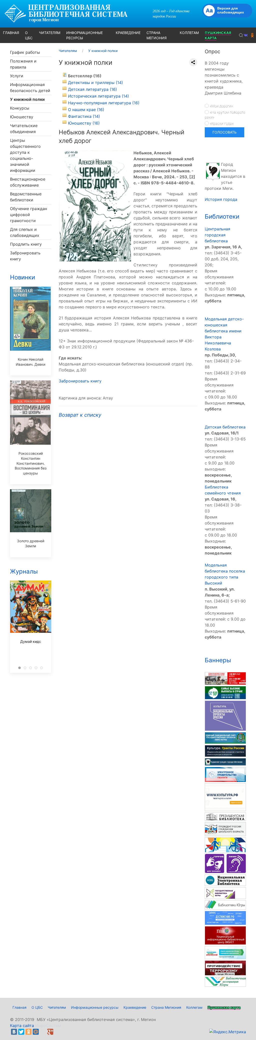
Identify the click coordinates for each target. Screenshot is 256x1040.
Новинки (22, 277)
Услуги (16, 75)
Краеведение (135, 1007)
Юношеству (21, 116)
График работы (25, 52)
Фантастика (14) (84, 116)
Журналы (24, 571)
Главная (19, 1007)
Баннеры (218, 660)
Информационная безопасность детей (30, 87)
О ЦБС (37, 1007)
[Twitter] (21, 1032)
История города (221, 199)
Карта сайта (22, 1025)
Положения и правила (23, 64)
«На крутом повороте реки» (225, 114)
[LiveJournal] (43, 1032)
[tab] (19, 668)
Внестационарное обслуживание (27, 182)
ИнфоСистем (48, 1025)
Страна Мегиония (166, 1007)
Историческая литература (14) (98, 96)
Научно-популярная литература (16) (104, 102)
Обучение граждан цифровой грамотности (28, 214)
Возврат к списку (80, 415)
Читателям (57, 1007)
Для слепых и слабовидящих (24, 232)
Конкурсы (19, 108)
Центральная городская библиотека (217, 234)
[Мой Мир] (36, 1032)
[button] (241, 35)
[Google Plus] (50, 1032)
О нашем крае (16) (86, 109)
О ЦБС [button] (28, 35)
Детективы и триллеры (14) (95, 82)
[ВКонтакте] (14, 1032)
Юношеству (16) (84, 123)
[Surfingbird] (57, 1032)
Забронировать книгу (25, 255)
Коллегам (194, 1007)
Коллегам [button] (189, 33)
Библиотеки (222, 216)
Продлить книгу (26, 244)
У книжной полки (27, 99)
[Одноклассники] (29, 1032)
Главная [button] (11, 33)
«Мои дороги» (221, 106)
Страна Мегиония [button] (156, 35)
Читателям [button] (49, 33)
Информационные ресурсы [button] (84, 35)
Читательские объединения (24, 128)
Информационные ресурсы (94, 1007)
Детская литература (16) (92, 89)
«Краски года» (221, 123)
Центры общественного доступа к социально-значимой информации (25, 155)
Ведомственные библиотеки (26, 196)
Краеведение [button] (128, 33)
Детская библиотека (225, 426)
